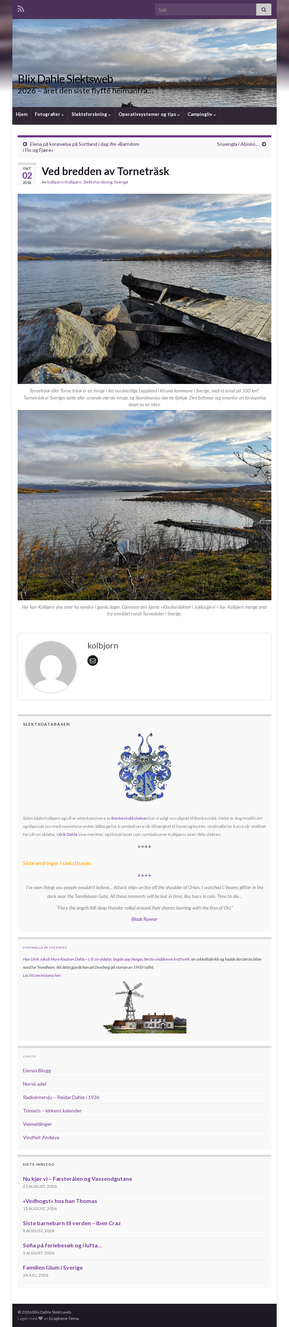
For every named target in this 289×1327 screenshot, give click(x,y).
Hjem (21, 114)
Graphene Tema (64, 1318)
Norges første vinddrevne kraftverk (160, 959)
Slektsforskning (90, 114)
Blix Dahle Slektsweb (65, 79)
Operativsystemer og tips (147, 114)
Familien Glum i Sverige (53, 1267)
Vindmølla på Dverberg (45, 947)
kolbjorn (55, 182)
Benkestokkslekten (129, 818)
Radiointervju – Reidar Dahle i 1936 (61, 1097)
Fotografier (48, 114)
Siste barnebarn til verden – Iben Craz (72, 1223)
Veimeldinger (37, 1124)
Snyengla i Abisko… (238, 144)
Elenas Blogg (37, 1070)
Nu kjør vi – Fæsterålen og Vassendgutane (77, 1178)
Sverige (121, 182)
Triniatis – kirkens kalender (52, 1111)
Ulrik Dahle (67, 834)
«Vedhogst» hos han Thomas (60, 1200)
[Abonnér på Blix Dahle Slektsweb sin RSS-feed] (21, 7)
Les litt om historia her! (42, 975)
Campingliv (200, 114)
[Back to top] (273, 1311)
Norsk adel (34, 1084)
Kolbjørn (73, 182)
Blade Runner (144, 919)
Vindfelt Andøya (41, 1137)
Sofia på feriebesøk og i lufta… (62, 1245)
